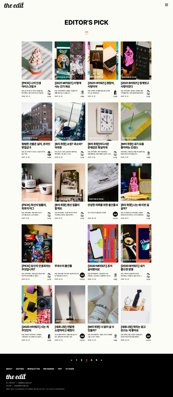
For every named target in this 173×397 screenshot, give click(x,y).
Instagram (48, 369)
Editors (20, 369)
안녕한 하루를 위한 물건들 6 (103, 205)
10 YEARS (69, 369)
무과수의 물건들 (63, 266)
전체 (86, 32)
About (9, 369)
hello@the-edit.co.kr (25, 383)
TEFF (60, 369)
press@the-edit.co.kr (21, 386)
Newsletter (33, 369)
